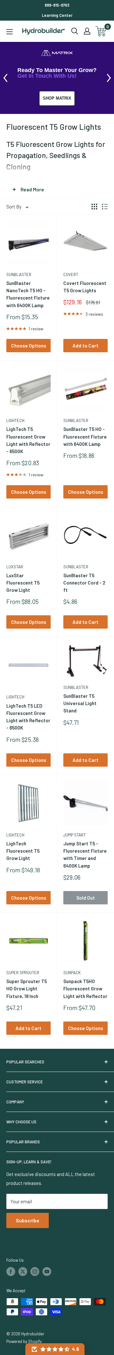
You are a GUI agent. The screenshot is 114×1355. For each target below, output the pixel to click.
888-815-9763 (57, 5)
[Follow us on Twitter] (22, 1271)
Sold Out (85, 898)
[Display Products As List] (105, 206)
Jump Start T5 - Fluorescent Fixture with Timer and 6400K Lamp (85, 855)
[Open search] (74, 31)
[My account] (87, 31)
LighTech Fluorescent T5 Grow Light (23, 851)
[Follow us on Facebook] (10, 1271)
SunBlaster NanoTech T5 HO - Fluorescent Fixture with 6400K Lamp (28, 294)
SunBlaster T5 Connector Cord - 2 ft (84, 582)
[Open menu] (9, 31)
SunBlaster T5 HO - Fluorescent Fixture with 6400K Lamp (85, 436)
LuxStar (14, 566)
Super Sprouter (22, 972)
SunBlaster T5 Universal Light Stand (80, 703)
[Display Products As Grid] (94, 206)
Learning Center (57, 15)
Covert (70, 274)
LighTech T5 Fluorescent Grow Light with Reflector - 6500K (28, 440)
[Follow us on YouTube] (46, 1271)
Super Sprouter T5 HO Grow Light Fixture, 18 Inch (26, 988)
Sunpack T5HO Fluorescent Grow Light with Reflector (85, 988)
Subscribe (27, 1220)
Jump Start (74, 834)
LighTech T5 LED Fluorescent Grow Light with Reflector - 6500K (28, 717)
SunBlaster (18, 274)
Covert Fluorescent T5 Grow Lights (84, 286)
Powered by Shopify (24, 1341)
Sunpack (72, 972)
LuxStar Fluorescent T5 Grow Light (23, 582)
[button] (55, 1349)
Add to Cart (85, 345)
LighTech (15, 420)
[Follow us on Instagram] (34, 1271)
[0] (101, 31)
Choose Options (28, 345)
